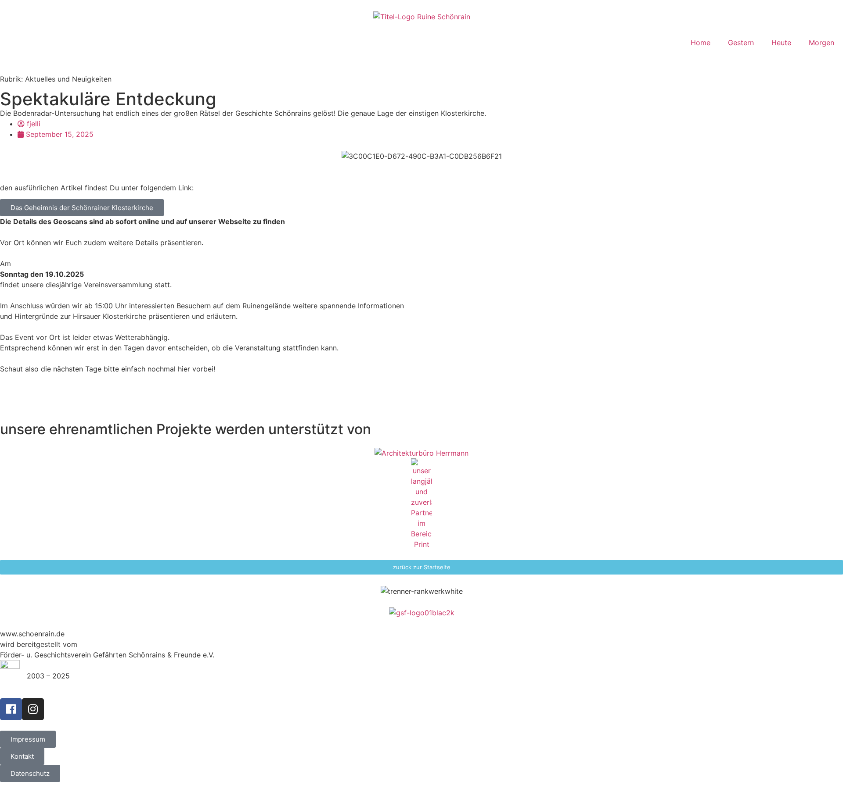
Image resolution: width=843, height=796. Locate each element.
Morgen (821, 42)
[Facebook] (11, 709)
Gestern (741, 42)
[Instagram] (33, 709)
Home (700, 42)
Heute (781, 42)
